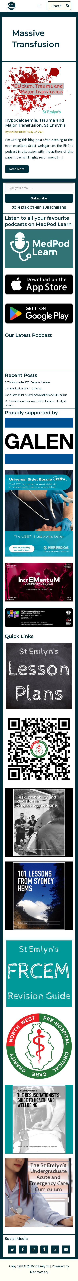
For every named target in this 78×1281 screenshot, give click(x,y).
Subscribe (39, 198)
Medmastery (39, 1272)
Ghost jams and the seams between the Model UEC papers (36, 395)
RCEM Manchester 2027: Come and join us (27, 382)
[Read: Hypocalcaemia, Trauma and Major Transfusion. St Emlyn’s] (39, 92)
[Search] (67, 6)
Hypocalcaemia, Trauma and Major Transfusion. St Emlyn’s (35, 123)
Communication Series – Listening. (23, 388)
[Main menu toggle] (39, 5)
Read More (19, 170)
